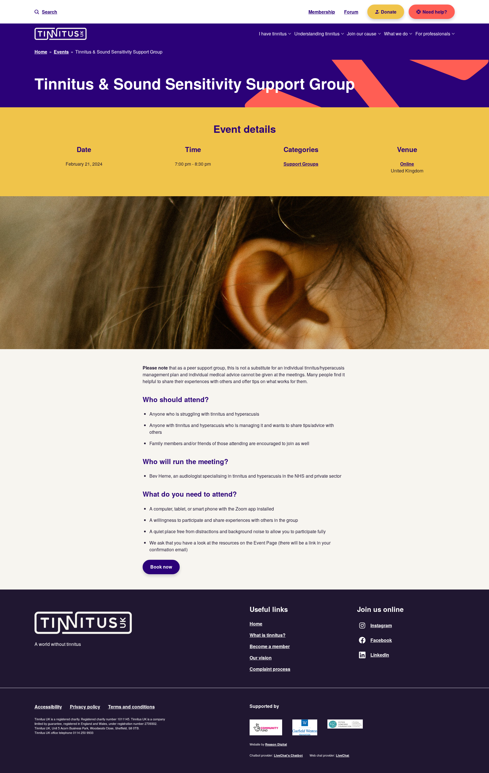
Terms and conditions (131, 706)
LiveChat (342, 755)
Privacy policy (85, 706)
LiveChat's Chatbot (288, 755)
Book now (161, 566)
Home (256, 623)
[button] (46, 12)
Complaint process (270, 669)
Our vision (261, 657)
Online (407, 164)
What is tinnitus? (268, 635)
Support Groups (301, 164)
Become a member (270, 646)
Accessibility (48, 706)
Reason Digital (276, 744)
